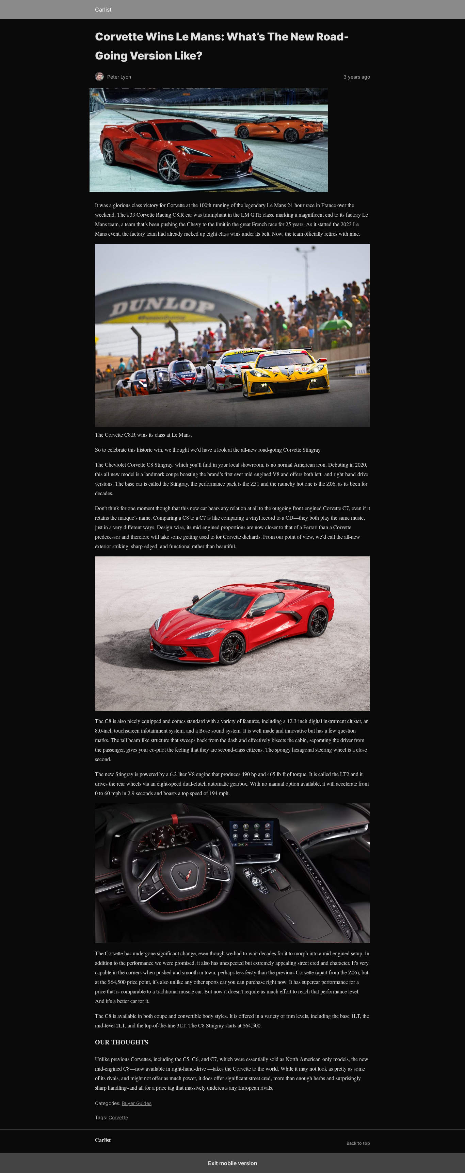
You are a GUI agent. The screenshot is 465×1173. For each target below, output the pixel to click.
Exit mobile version (232, 1163)
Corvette (118, 1117)
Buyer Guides (136, 1103)
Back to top (358, 1143)
